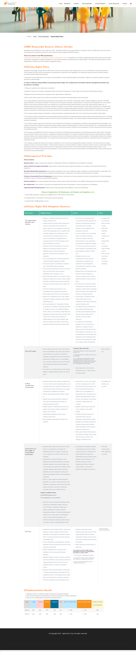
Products (76, 3)
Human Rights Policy (57, 36)
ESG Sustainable (87, 3)
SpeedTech (67, 3)
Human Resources (114, 3)
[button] (71, 3)
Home (60, 3)
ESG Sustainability (43, 36)
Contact (124, 3)
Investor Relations (100, 3)
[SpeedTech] (9, 3)
